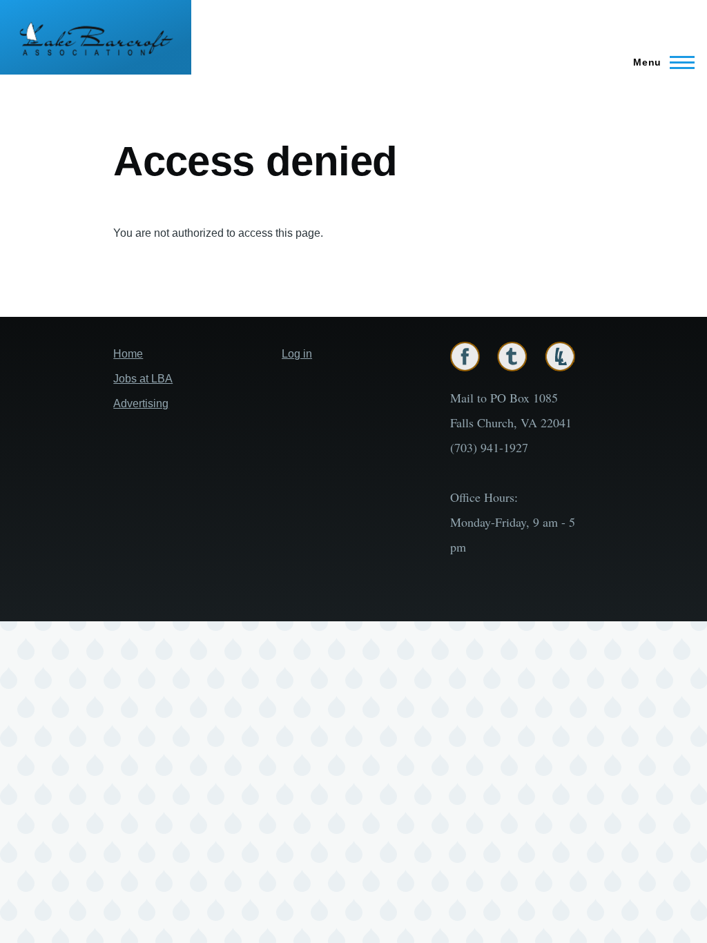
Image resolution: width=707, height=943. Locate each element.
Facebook (465, 356)
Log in (297, 354)
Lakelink (560, 356)
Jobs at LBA (143, 379)
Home (128, 354)
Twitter (512, 356)
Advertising (140, 403)
